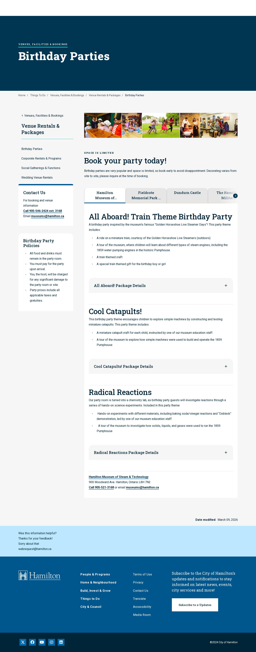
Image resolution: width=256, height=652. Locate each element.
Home (21, 95)
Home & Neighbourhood (98, 582)
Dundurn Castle (187, 192)
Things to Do (90, 599)
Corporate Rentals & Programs (41, 158)
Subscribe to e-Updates (195, 605)
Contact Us (140, 590)
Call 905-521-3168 (101, 487)
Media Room (142, 615)
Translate (139, 599)
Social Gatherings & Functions (40, 168)
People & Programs (95, 574)
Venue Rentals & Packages (105, 95)
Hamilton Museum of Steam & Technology (105, 195)
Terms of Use (142, 574)
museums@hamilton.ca (47, 216)
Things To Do (38, 95)
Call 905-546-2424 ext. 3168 (42, 211)
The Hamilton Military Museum (228, 195)
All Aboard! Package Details (120, 285)
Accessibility (142, 607)
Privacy (138, 582)
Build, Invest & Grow (95, 590)
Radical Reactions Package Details (126, 452)
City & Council (90, 607)
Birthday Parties (31, 149)
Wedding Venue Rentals (37, 177)
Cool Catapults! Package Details (123, 366)
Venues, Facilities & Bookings (67, 95)
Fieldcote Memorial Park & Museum (146, 195)
